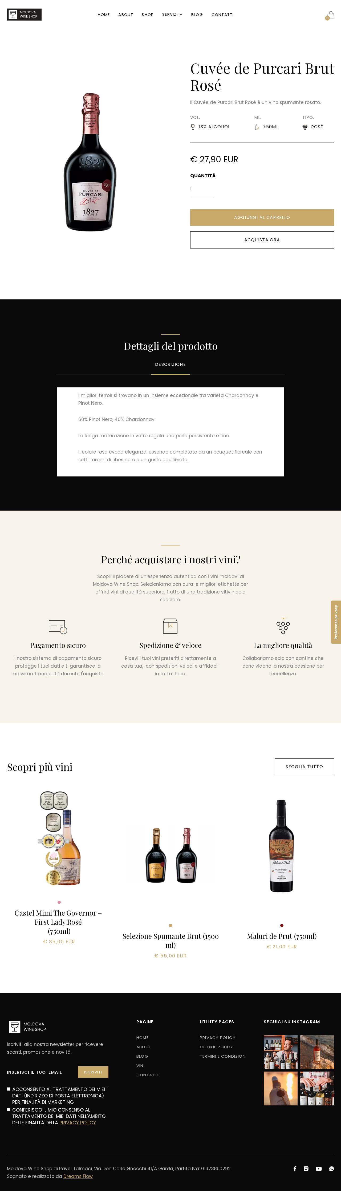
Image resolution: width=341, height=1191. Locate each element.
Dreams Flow (78, 1176)
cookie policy (216, 1047)
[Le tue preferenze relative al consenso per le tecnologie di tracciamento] (336, 622)
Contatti (223, 14)
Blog (197, 14)
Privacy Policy (77, 1122)
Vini (140, 1065)
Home (104, 14)
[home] (24, 15)
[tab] (170, 368)
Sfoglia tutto (304, 767)
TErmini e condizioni (223, 1056)
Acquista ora (262, 240)
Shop (148, 14)
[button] (172, 15)
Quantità (202, 176)
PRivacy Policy (218, 1037)
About (125, 14)
